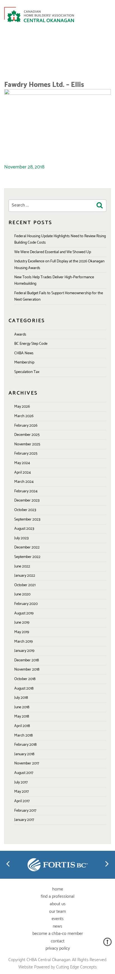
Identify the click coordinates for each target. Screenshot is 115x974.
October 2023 (25, 510)
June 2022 (22, 566)
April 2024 (22, 472)
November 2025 (27, 444)
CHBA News (23, 353)
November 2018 (26, 669)
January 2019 (24, 651)
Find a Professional (58, 896)
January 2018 (24, 754)
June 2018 (21, 707)
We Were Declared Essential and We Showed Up (52, 252)
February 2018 (25, 745)
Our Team (57, 911)
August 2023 (24, 529)
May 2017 (21, 791)
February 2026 (25, 425)
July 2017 (21, 782)
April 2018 (22, 726)
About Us (58, 904)
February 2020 (26, 604)
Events (58, 919)
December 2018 (26, 660)
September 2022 (27, 557)
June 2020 (22, 594)
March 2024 (23, 482)
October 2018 (24, 679)
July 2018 (21, 698)
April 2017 (22, 801)
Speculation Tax (26, 372)
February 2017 (25, 810)
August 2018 (23, 688)
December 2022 (27, 547)
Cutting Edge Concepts (76, 967)
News (57, 926)
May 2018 (21, 716)
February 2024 (25, 491)
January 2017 (24, 820)
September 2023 (27, 519)
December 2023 (26, 500)
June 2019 (21, 622)
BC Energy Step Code (30, 344)
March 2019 (23, 641)
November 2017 (26, 763)
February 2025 (25, 453)
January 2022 (24, 575)
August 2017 (23, 773)
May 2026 (22, 406)
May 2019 (21, 632)
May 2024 (22, 463)
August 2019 (23, 613)
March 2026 (23, 416)
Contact (57, 941)
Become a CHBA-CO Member (57, 933)
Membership (24, 362)
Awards (20, 334)
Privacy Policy (57, 948)
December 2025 (27, 435)
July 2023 (21, 538)
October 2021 (24, 585)
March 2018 (23, 735)
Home (57, 889)
